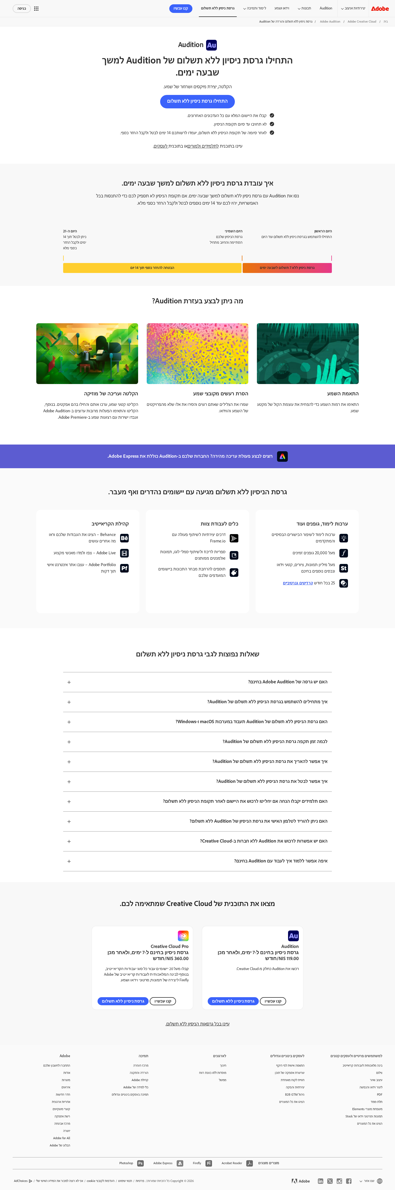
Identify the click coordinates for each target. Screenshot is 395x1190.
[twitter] (330, 1181)
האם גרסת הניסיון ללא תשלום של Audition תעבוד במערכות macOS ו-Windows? (251, 722)
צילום (379, 1073)
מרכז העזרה (140, 1066)
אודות (66, 1073)
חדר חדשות (63, 1095)
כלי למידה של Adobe (135, 1087)
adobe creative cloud (362, 22)
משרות (66, 1080)
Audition (326, 8)
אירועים (66, 1087)
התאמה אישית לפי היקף (290, 1066)
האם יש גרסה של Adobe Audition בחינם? (288, 682)
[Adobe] (380, 8)
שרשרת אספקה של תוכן (289, 1073)
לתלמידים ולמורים (203, 146)
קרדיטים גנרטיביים (298, 583)
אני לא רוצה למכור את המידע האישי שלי (59, 1181)
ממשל (222, 1080)
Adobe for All (61, 1138)
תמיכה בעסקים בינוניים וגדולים (130, 1095)
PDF (379, 1095)
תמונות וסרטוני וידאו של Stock (364, 1116)
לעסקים (161, 146)
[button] (36, 8)
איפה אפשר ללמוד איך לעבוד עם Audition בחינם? (281, 861)
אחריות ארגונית (61, 1102)
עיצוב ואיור (376, 1080)
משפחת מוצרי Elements (367, 1109)
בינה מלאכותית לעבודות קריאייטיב (362, 1066)
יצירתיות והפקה (295, 1087)
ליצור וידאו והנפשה (371, 1087)
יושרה (66, 1131)
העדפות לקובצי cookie (100, 1181)
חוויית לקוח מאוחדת (292, 1080)
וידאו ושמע (282, 8)
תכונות (306, 8)
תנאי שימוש (125, 1181)
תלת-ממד (376, 1102)
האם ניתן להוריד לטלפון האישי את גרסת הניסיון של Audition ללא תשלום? (258, 821)
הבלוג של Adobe (60, 1145)
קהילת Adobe (140, 1080)
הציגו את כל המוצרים (369, 1124)
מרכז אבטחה (62, 1124)
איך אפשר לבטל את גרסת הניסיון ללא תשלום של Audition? (272, 781)
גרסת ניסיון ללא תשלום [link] (218, 8)
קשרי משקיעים (61, 1109)
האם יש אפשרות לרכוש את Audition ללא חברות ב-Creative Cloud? (264, 841)
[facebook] (348, 1181)
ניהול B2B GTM (294, 1095)
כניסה (21, 8)
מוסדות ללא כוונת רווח (212, 1073)
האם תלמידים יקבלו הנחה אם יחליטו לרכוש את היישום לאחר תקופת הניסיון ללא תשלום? (245, 801)
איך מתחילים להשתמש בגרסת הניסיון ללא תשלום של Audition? (267, 702)
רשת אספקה (62, 1116)
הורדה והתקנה (139, 1073)
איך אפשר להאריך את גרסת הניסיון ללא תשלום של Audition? (270, 762)
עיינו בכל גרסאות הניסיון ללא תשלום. (197, 1024)
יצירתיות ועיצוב (355, 8)
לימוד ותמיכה (256, 8)
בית (386, 22)
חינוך (223, 1066)
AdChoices (21, 1181)
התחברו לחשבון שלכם (56, 1066)
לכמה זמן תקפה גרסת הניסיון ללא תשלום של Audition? (275, 742)
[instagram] (339, 1181)
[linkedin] (320, 1181)
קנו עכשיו (181, 8)
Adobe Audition (330, 22)
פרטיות (140, 1181)
